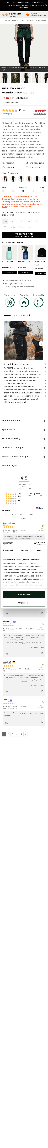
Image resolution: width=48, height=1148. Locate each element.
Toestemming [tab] (9, 550)
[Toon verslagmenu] (42, 613)
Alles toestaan (24, 594)
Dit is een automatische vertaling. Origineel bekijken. (24, 643)
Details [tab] (24, 550)
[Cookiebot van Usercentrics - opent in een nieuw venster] (34, 543)
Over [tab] (39, 550)
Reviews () (7, 114)
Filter (7, 511)
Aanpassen (23, 603)
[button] (24, 5)
